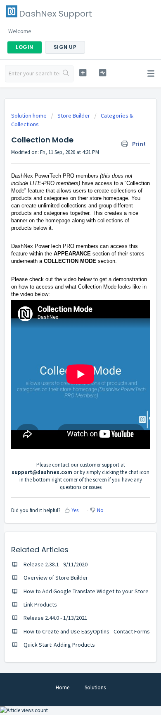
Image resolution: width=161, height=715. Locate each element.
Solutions (95, 687)
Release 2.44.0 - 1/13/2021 (56, 617)
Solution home (29, 115)
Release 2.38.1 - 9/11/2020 (56, 564)
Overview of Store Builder (56, 577)
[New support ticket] (82, 72)
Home (62, 687)
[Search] (66, 73)
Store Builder (73, 115)
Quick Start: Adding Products (59, 644)
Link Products (40, 604)
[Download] (65, 357)
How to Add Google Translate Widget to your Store (86, 591)
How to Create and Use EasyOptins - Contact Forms (87, 631)
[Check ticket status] (102, 72)
